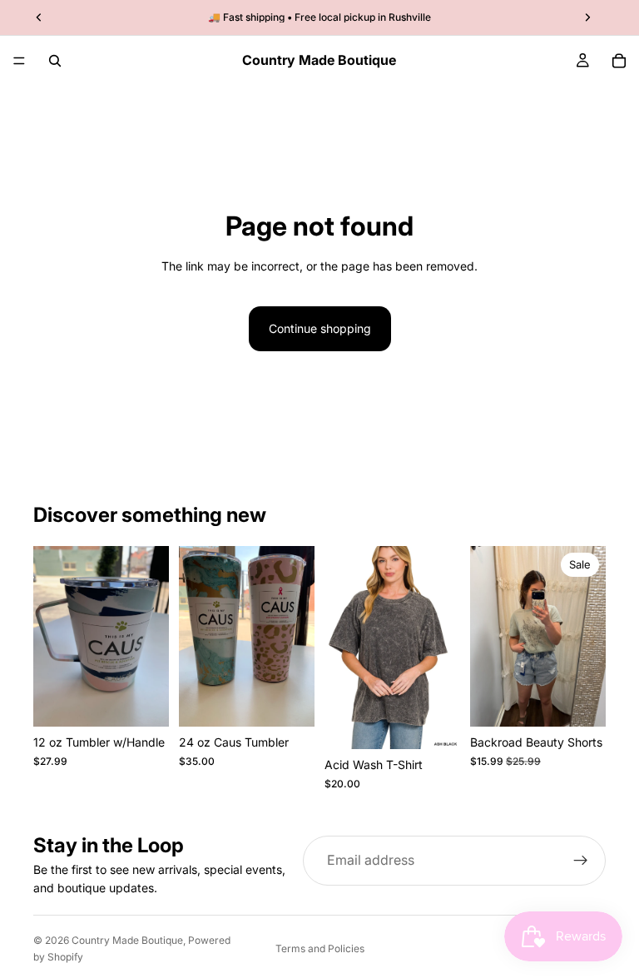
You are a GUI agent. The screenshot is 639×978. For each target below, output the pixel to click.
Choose (157, 700)
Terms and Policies (319, 948)
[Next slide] (587, 636)
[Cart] (619, 60)
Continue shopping (320, 328)
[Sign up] (580, 860)
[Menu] (19, 61)
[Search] (55, 60)
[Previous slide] (488, 636)
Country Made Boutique (127, 940)
